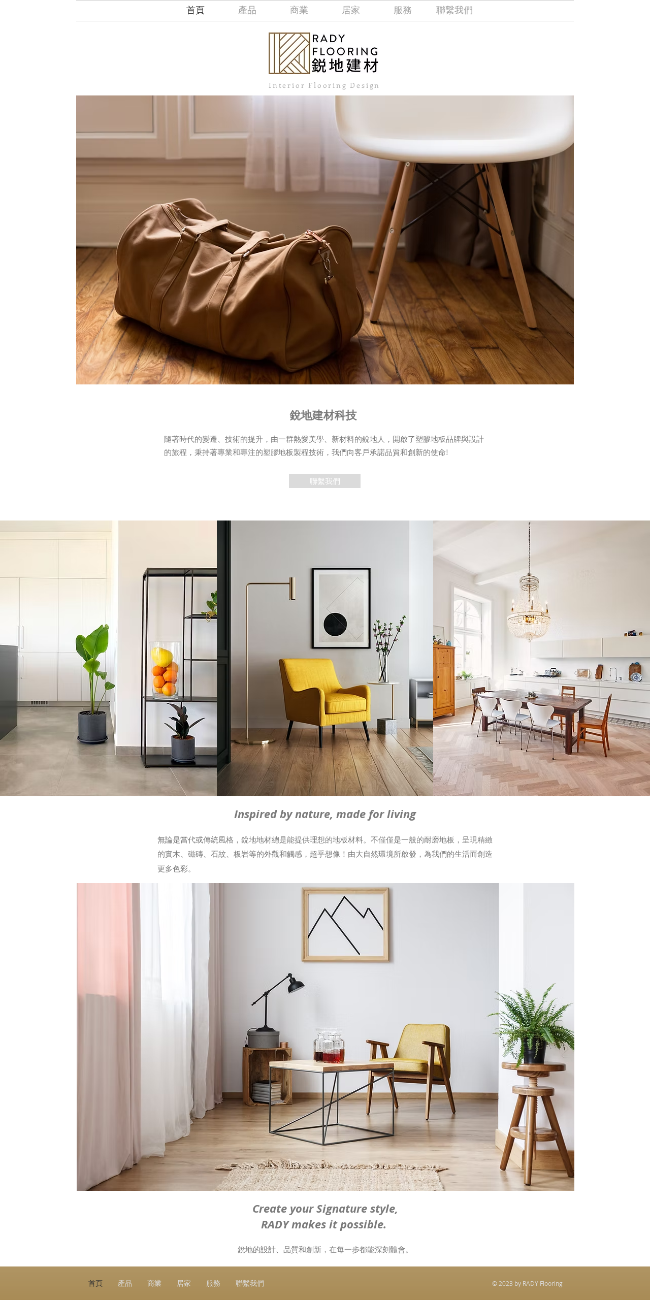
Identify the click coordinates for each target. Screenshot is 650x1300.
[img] (108, 658)
